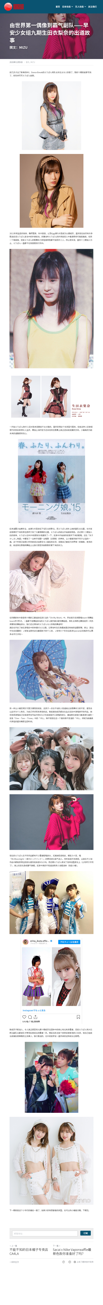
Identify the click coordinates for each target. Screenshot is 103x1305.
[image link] (14, 6)
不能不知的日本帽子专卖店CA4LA (29, 1251)
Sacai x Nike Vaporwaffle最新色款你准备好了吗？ (72, 1251)
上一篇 (14, 1245)
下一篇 (55, 1245)
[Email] (69, 1262)
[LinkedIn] (63, 1262)
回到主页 (15, 1262)
